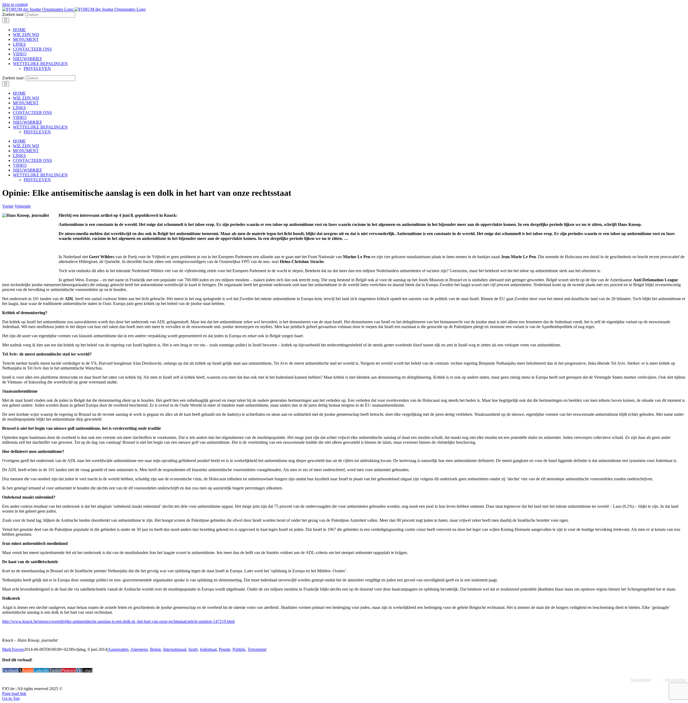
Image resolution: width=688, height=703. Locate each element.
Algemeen (139, 649)
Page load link (14, 693)
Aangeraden (118, 649)
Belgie (155, 649)
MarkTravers (13, 649)
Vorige (7, 206)
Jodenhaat (208, 649)
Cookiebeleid (641, 680)
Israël (193, 649)
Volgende (23, 206)
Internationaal (174, 649)
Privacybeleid (675, 680)
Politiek (238, 649)
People (224, 649)
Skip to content (15, 4)
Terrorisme (257, 649)
